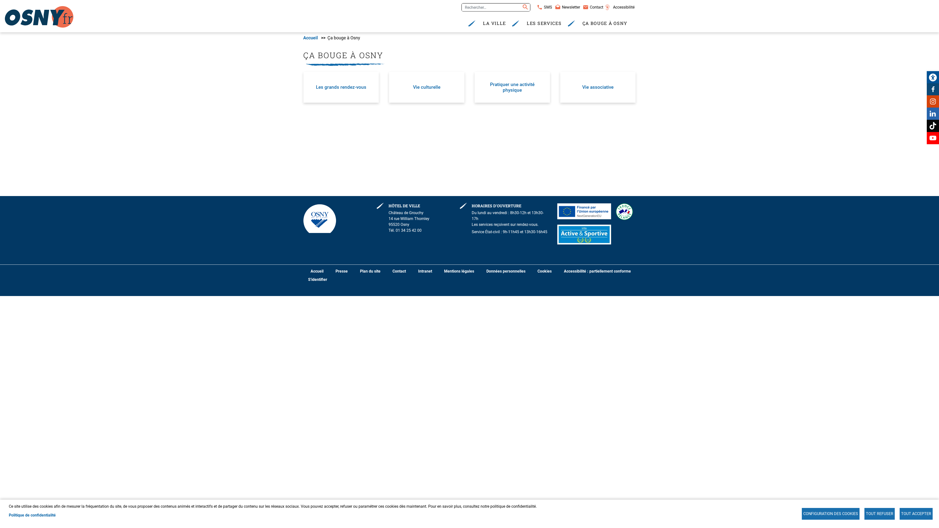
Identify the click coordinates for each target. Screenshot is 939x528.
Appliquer (524, 7)
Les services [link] (544, 23)
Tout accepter (916, 513)
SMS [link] (548, 7)
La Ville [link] (494, 23)
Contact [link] (596, 7)
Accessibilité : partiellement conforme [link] (597, 271)
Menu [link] (364, 5)
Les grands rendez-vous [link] (341, 87)
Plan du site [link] (370, 271)
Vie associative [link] (598, 87)
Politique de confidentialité (32, 515)
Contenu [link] (321, 5)
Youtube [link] (933, 138)
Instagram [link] (933, 101)
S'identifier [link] (317, 279)
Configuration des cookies (830, 513)
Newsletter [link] (571, 7)
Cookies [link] (544, 271)
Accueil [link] (310, 37)
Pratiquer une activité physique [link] (512, 87)
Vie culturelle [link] (426, 87)
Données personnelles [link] (505, 271)
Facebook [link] (933, 89)
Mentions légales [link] (459, 271)
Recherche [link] (343, 5)
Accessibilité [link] (624, 7)
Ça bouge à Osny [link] (605, 23)
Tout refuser (879, 513)
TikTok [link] (933, 126)
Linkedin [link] (933, 114)
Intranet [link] (425, 271)
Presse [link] (341, 271)
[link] (933, 77)
